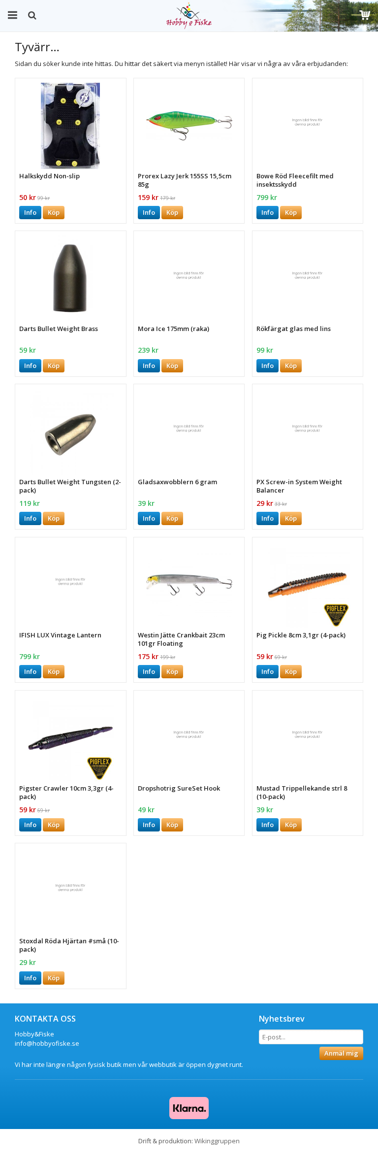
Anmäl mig (341, 1053)
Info (30, 212)
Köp (54, 212)
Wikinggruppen (217, 1140)
